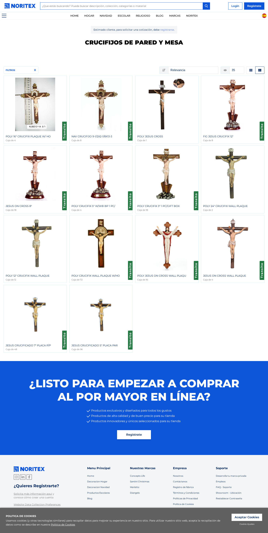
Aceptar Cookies (247, 517)
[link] (21, 6)
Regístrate (134, 434)
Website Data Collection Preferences (37, 504)
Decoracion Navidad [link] (98, 487)
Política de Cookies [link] (183, 504)
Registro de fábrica (183, 487)
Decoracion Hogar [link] (97, 481)
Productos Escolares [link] (98, 492)
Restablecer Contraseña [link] (229, 498)
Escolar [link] (124, 15)
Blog (160, 15)
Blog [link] (89, 498)
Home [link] (74, 15)
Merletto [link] (134, 487)
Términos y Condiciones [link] (186, 492)
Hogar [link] (89, 15)
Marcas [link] (174, 15)
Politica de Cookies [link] (63, 524)
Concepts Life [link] (137, 475)
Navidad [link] (106, 15)
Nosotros (178, 475)
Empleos (221, 481)
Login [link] (235, 6)
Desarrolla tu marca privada (231, 475)
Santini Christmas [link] (139, 481)
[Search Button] (206, 6)
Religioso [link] (143, 15)
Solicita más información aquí (33, 493)
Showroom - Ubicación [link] (228, 492)
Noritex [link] (192, 15)
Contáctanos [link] (180, 481)
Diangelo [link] (135, 492)
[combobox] (125, 6)
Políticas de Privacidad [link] (185, 498)
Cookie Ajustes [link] (247, 524)
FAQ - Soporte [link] (224, 487)
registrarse (167, 29)
